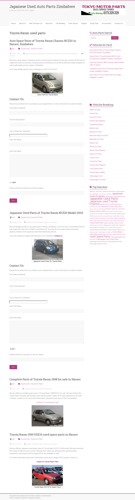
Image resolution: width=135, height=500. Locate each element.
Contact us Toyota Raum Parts (47, 402)
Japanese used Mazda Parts (115, 197)
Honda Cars (94, 113)
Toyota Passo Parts (114, 230)
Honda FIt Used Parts (108, 191)
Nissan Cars (94, 143)
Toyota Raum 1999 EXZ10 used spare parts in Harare (43, 434)
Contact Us (119, 23)
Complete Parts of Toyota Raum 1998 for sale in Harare (45, 379)
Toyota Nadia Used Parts (115, 227)
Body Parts (94, 23)
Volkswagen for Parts (98, 180)
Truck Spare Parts (96, 169)
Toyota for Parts (36, 49)
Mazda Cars (94, 128)
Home (13, 23)
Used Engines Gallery (97, 172)
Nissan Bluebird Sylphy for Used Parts (113, 209)
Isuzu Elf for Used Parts (105, 194)
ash (13, 49)
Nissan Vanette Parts (114, 216)
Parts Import (73, 23)
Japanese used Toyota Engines (45, 53)
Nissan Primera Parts (105, 213)
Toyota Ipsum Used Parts (111, 225)
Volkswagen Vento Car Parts (98, 244)
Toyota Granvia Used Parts (96, 225)
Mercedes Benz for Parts (99, 136)
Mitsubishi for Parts (97, 139)
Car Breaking (60, 23)
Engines (84, 23)
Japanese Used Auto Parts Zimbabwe (42, 6)
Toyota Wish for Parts (118, 234)
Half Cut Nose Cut (35, 23)
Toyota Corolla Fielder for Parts (117, 220)
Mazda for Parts (96, 132)
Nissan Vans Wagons (97, 150)
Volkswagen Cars (96, 176)
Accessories (106, 23)
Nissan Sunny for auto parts (100, 216)
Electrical (49, 23)
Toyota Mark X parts (103, 227)
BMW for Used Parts (96, 191)
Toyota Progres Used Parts (105, 232)
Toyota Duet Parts (96, 223)
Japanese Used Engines (31, 389)
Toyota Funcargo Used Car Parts (113, 223)
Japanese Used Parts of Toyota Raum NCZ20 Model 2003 (46, 213)
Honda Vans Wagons (97, 121)
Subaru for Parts (96, 154)
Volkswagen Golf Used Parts (107, 239)
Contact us (58, 236)
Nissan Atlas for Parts (95, 209)
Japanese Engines (96, 124)
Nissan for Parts (95, 147)
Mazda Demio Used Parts (109, 204)
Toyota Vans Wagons (98, 165)
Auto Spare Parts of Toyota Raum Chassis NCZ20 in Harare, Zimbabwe (42, 42)
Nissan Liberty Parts (98, 211)
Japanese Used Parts (31, 53)
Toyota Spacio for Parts (105, 234)
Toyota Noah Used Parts (98, 230)
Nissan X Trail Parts (107, 218)
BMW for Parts (95, 110)
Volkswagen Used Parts (114, 241)
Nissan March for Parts (112, 211)
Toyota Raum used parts (61, 53)
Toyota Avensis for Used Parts (101, 220)
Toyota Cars (25, 49)
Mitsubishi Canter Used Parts (112, 207)
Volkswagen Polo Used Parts (98, 241)
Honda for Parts (95, 117)
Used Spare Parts (73, 53)
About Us (22, 23)
